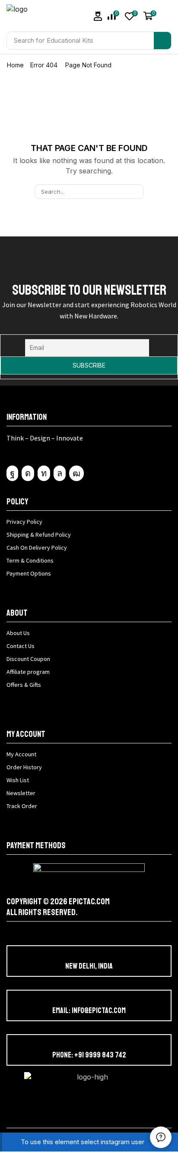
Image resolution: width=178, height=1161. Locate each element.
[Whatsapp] (60, 473)
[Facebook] (12, 473)
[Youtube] (76, 473)
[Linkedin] (44, 473)
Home (15, 65)
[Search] (162, 40)
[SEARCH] (136, 191)
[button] (98, 16)
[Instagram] (28, 473)
